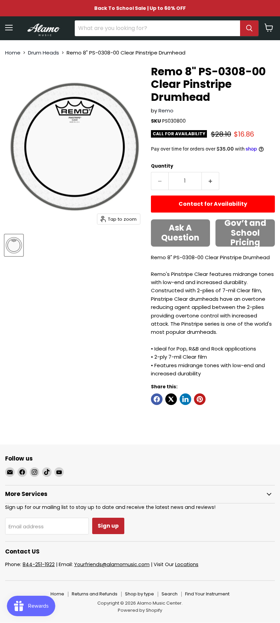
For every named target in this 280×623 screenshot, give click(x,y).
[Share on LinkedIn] (185, 399)
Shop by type (139, 594)
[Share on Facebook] (157, 399)
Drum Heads (43, 53)
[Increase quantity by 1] (210, 181)
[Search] (249, 28)
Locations (186, 564)
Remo (165, 110)
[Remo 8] (13, 245)
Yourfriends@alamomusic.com (112, 564)
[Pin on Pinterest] (200, 399)
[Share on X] (171, 399)
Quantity (162, 166)
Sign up (108, 526)
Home (12, 53)
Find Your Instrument (207, 594)
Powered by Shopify (140, 610)
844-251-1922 (39, 564)
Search (170, 594)
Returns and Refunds (94, 594)
